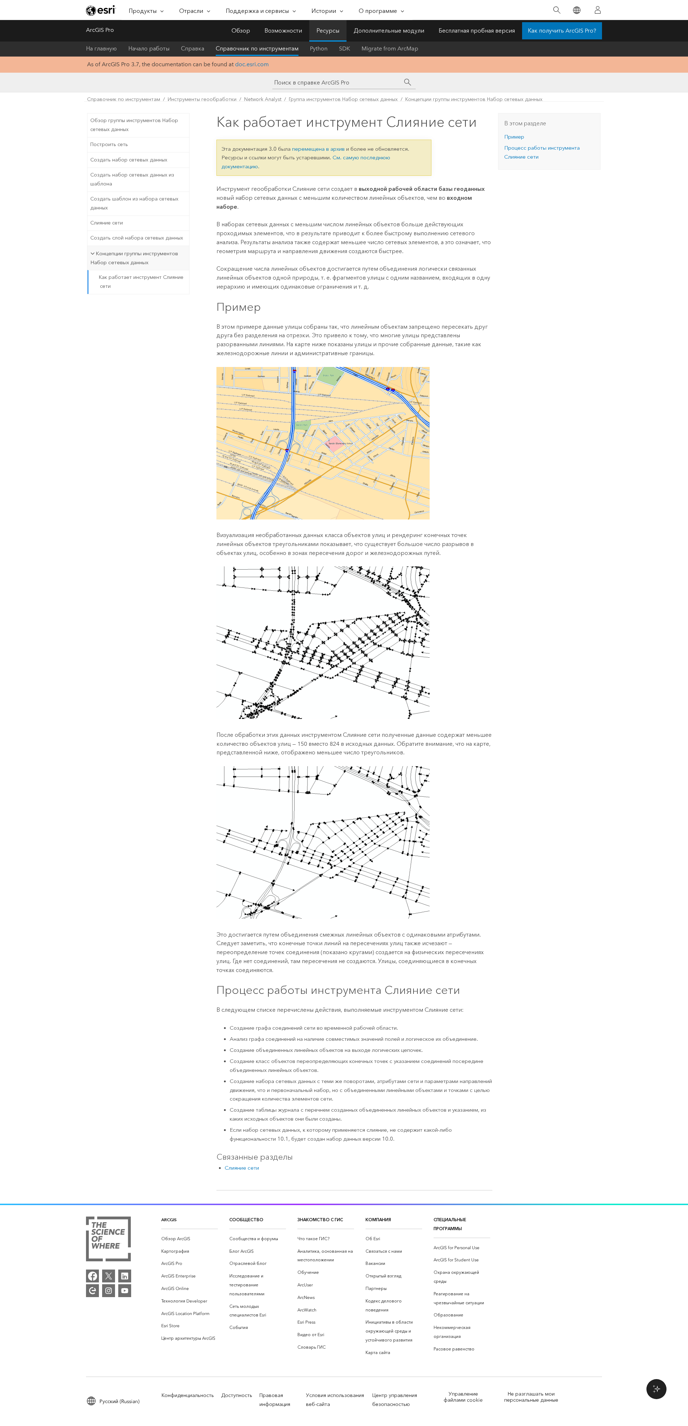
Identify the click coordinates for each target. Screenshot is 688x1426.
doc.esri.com (252, 64)
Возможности (283, 30)
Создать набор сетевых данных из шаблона (132, 179)
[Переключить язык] (576, 10)
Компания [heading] (378, 1219)
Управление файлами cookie (463, 1397)
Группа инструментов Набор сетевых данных (343, 99)
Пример (514, 137)
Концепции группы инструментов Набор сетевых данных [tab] (134, 258)
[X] (108, 1276)
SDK (344, 48)
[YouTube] (124, 1290)
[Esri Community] (92, 1290)
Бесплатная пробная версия (477, 30)
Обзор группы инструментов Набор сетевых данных (134, 124)
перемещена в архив (318, 149)
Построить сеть (109, 144)
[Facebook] (92, 1276)
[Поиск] (557, 10)
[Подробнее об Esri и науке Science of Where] (108, 1240)
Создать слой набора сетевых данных (136, 238)
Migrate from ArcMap (390, 48)
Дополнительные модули (389, 30)
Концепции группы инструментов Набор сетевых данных (474, 99)
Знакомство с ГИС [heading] (320, 1219)
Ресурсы (327, 30)
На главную (101, 48)
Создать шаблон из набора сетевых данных (134, 203)
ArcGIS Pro (100, 29)
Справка (192, 48)
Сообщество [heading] (246, 1219)
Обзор (240, 30)
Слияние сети (106, 223)
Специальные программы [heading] (450, 1224)
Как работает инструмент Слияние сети (141, 281)
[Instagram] (108, 1290)
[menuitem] (189, 1239)
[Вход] (597, 10)
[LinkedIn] (124, 1276)
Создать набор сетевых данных (128, 160)
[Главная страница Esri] (101, 10)
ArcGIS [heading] (169, 1219)
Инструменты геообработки (202, 99)
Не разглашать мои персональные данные (531, 1397)
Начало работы (148, 48)
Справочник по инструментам (257, 48)
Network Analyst (262, 99)
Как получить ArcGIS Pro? (562, 30)
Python (319, 48)
